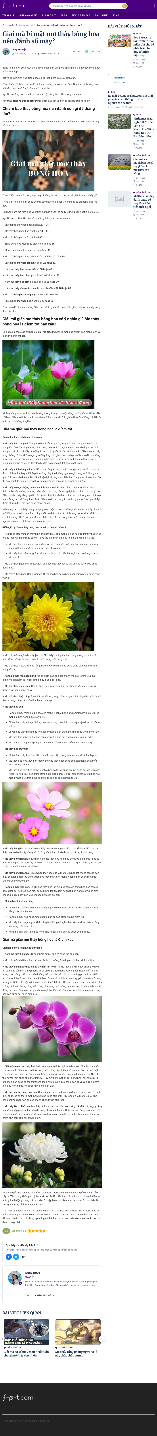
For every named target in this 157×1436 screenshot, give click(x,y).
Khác (116, 15)
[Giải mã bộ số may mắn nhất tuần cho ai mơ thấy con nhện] (26, 1332)
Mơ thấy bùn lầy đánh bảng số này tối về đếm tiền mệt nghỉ (143, 201)
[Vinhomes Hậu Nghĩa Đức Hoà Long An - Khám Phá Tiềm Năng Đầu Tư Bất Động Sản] (119, 121)
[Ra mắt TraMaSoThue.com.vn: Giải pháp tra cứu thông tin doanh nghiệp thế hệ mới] (119, 81)
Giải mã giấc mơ (28, 15)
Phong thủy (49, 15)
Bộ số (64, 15)
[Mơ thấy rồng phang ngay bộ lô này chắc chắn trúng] (78, 1332)
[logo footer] (32, 1397)
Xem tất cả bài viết (42, 1295)
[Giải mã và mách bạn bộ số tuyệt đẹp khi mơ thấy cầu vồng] (119, 162)
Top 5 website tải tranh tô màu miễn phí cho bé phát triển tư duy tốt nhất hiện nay (144, 46)
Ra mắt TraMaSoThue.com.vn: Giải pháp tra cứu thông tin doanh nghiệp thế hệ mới (130, 99)
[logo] (13, 5)
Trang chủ (8, 15)
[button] (102, 1339)
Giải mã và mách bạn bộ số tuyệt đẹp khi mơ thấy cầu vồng (143, 166)
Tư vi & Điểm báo (81, 15)
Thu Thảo (140, 141)
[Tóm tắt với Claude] (99, 51)
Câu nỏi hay (102, 15)
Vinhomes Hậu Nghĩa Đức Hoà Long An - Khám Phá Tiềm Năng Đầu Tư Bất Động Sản (143, 127)
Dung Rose (17, 49)
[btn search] (124, 6)
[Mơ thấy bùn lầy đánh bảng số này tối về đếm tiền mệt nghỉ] (119, 199)
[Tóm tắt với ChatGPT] (86, 51)
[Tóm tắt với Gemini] (92, 51)
